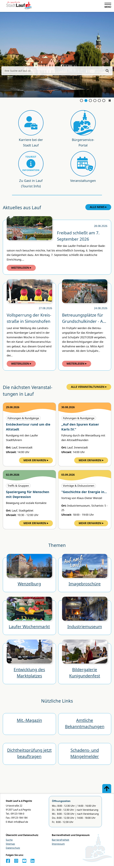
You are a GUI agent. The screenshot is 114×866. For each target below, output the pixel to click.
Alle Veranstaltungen (87, 387)
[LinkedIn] (32, 861)
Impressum (58, 843)
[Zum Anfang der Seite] (106, 788)
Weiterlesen (20, 267)
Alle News (97, 207)
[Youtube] (24, 861)
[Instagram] (16, 861)
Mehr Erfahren (34, 460)
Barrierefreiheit (60, 839)
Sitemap (10, 843)
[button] (109, 100)
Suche (9, 839)
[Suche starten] (107, 70)
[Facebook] (8, 861)
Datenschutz (13, 847)
